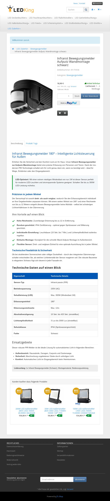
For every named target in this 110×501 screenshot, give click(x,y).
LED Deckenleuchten (17, 17)
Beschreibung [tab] (17, 143)
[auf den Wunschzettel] (60, 113)
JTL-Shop (59, 496)
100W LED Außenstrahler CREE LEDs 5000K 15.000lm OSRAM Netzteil (83, 410)
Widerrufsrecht (12, 460)
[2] (68, 103)
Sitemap (60, 451)
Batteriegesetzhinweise (15, 455)
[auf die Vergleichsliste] (65, 113)
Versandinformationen (65, 455)
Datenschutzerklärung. (15, 446)
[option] (26, 404)
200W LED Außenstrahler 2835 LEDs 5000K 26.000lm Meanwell (26, 410)
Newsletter (61, 460)
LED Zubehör (13, 28)
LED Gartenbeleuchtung (85, 17)
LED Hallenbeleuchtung (18, 23)
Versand (73, 86)
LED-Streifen (94, 23)
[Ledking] (21, 9)
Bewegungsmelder (38, 48)
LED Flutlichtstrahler (63, 17)
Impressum (11, 451)
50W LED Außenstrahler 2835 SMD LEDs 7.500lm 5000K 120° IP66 (55, 410)
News (76, 3)
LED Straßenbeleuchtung (75, 23)
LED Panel (35, 23)
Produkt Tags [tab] (32, 143)
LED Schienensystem (52, 23)
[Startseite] (13, 48)
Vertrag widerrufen (14, 464)
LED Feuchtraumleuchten (40, 17)
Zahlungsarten (62, 446)
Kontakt (82, 3)
